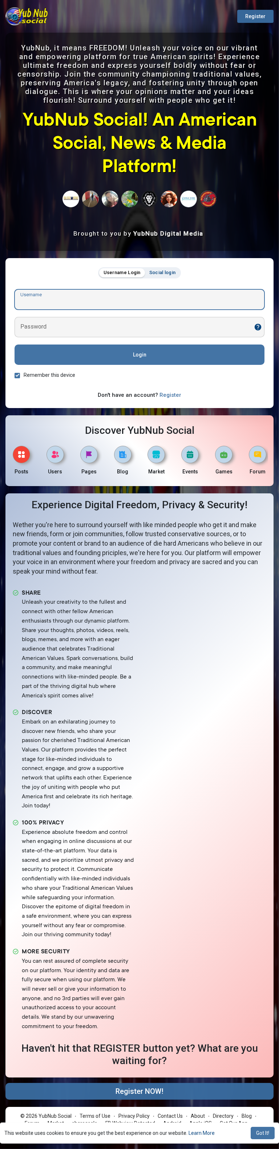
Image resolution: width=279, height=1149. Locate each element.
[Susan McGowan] (129, 199)
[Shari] (169, 199)
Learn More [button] (202, 1133)
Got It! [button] (262, 1133)
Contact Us (170, 1116)
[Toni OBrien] (110, 199)
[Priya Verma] (188, 199)
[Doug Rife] (90, 199)
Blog (247, 1116)
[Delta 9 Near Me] (149, 199)
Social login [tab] (162, 272)
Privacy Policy (134, 1116)
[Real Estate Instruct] (70, 199)
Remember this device (49, 375)
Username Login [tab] (122, 272)
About (198, 1116)
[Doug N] (208, 199)
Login (139, 355)
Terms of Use (95, 1116)
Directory (223, 1116)
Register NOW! (139, 1091)
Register (255, 16)
